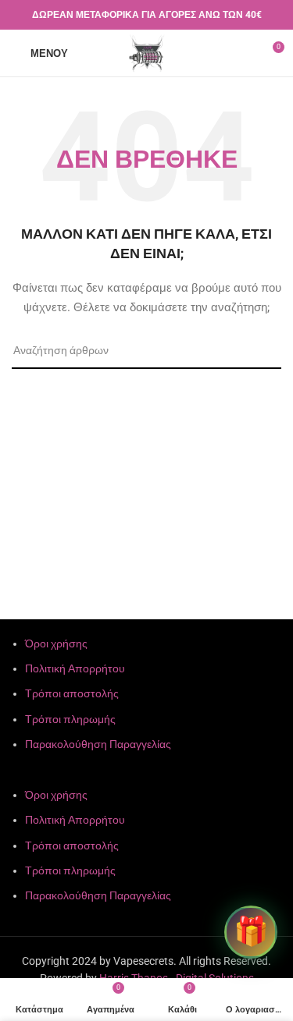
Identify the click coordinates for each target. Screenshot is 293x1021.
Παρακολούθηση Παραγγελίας (98, 744)
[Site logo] (146, 52)
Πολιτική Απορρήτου (75, 668)
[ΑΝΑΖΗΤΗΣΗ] (263, 351)
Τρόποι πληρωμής (70, 719)
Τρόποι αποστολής (72, 693)
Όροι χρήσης (56, 643)
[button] (146, 776)
